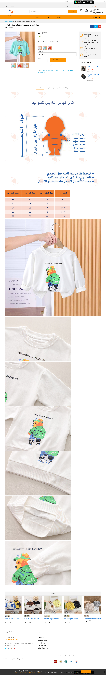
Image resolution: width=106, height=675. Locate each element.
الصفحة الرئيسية (9, 21)
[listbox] (57, 48)
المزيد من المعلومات (52, 88)
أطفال (71, 70)
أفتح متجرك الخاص (43, 648)
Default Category (47, 70)
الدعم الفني (41, 637)
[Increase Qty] (46, 60)
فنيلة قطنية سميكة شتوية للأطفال (92, 618)
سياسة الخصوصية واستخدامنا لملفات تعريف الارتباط (29, 672)
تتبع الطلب (80, 6)
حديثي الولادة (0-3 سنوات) (61, 70)
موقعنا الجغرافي (70, 6)
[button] (20, 65)
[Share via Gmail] (99, 26)
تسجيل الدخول (96, 9)
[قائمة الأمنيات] (81, 10)
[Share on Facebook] (92, 26)
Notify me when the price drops (48, 41)
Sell (94, 10)
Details (39, 88)
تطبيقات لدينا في (68, 1)
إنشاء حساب (96, 13)
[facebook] (8, 649)
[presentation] (97, 62)
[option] (40, 48)
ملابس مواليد (41, 72)
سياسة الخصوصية (43, 640)
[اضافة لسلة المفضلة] (51, 65)
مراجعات (66, 88)
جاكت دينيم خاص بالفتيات (93, 66)
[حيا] (12, 11)
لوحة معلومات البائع (98, 12)
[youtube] (14, 649)
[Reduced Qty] (39, 60)
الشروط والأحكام (42, 643)
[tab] (40, 87)
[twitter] (5, 649)
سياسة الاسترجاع (42, 645)
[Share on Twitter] (96, 26)
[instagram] (11, 649)
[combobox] (48, 11)
